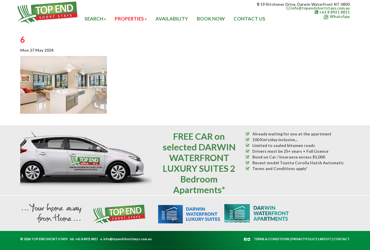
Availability (172, 19)
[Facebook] (245, 239)
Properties (129, 19)
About (325, 239)
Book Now (211, 19)
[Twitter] (248, 239)
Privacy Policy (304, 239)
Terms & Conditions (271, 239)
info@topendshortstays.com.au (127, 239)
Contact (341, 239)
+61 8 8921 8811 (86, 239)
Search (93, 19)
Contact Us (249, 19)
